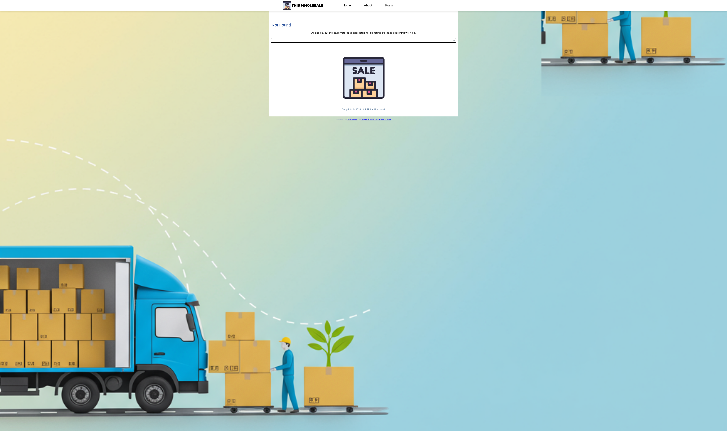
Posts (389, 5)
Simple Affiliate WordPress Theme (376, 119)
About (368, 5)
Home (347, 5)
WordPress (352, 119)
